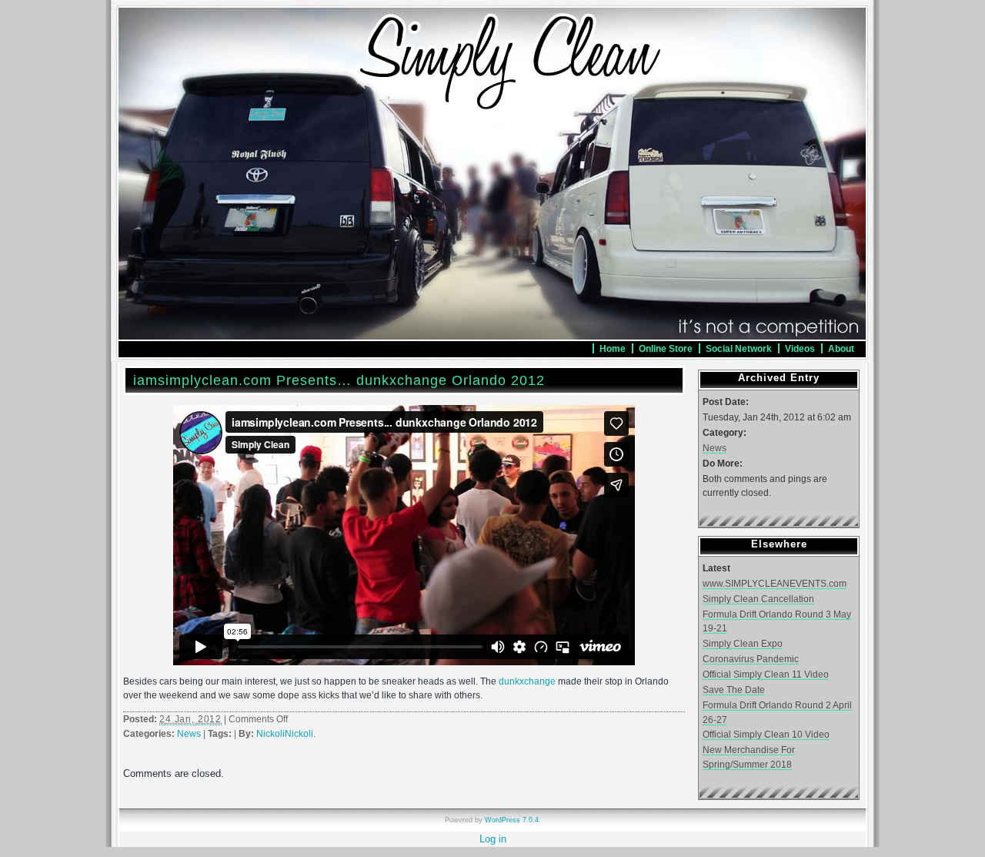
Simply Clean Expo (743, 643)
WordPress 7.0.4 (512, 820)
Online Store (666, 348)
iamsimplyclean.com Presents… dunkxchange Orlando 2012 (339, 380)
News (189, 733)
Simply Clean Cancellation (758, 599)
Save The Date (734, 690)
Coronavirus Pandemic (751, 659)
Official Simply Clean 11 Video (766, 674)
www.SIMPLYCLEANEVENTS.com (774, 583)
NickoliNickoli (284, 733)
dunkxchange (527, 681)
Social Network (739, 348)
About (841, 348)
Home (612, 348)
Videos (800, 348)
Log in (492, 839)
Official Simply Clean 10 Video (766, 734)
